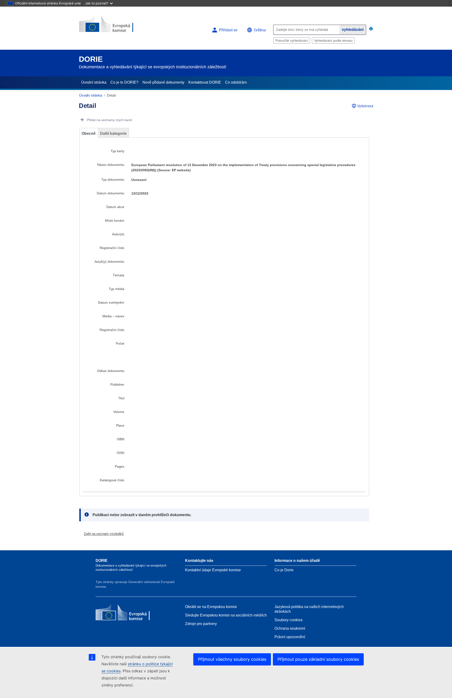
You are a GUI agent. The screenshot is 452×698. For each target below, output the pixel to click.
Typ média (116, 289)
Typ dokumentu (112, 179)
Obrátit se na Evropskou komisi (211, 607)
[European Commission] (113, 26)
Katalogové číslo (112, 480)
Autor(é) (118, 234)
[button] (101, 533)
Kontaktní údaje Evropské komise (213, 570)
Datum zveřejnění (111, 302)
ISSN (120, 453)
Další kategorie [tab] (113, 133)
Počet (120, 343)
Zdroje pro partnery (201, 624)
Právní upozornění (289, 637)
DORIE (91, 59)
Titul (121, 398)
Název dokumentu (110, 165)
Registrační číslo (112, 248)
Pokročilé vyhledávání (291, 40)
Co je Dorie (284, 570)
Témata (118, 275)
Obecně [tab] (89, 133)
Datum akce (115, 207)
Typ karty (117, 151)
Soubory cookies (288, 620)
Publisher (117, 384)
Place (120, 425)
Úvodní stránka (93, 82)
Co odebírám (236, 82)
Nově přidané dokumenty (163, 82)
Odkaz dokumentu (110, 371)
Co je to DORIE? (124, 82)
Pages (119, 466)
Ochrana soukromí (289, 628)
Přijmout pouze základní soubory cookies (318, 659)
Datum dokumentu (110, 193)
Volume (118, 412)
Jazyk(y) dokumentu (109, 261)
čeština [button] (260, 30)
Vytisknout (365, 106)
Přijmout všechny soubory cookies (232, 659)
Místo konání (114, 220)
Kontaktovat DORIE (204, 82)
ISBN (120, 439)
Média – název (113, 316)
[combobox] (306, 29)
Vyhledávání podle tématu (333, 40)
